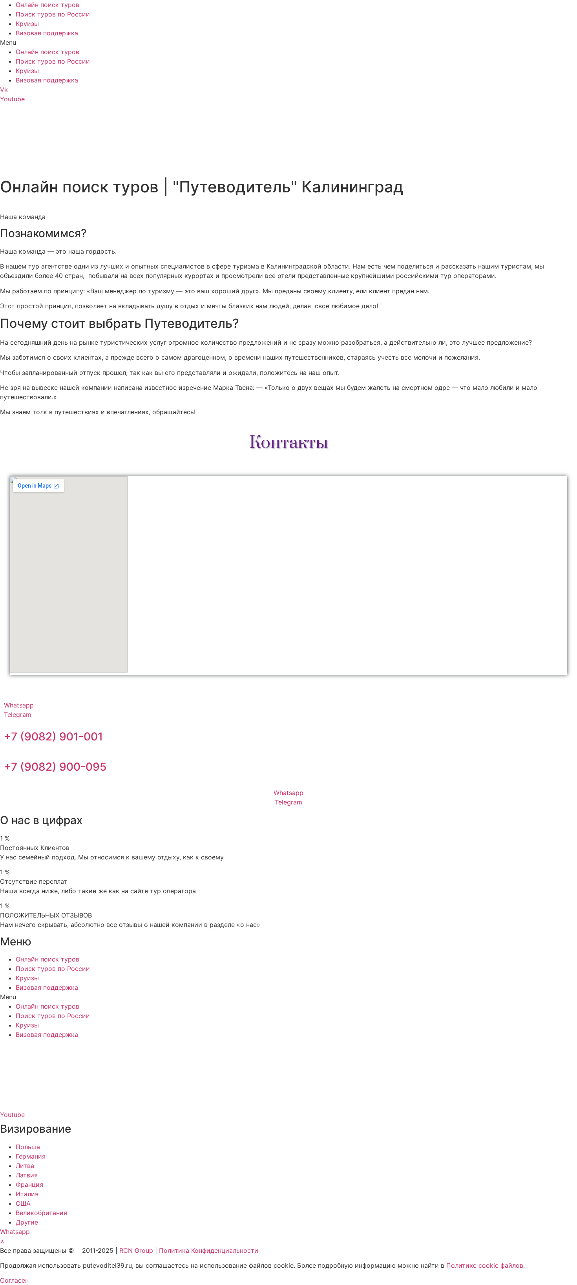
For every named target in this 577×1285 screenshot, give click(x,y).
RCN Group (136, 1250)
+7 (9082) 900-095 (55, 766)
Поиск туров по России (53, 14)
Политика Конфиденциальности (208, 1250)
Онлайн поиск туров (47, 5)
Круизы (27, 23)
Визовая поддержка (47, 33)
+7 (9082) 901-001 (53, 736)
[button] (288, 42)
